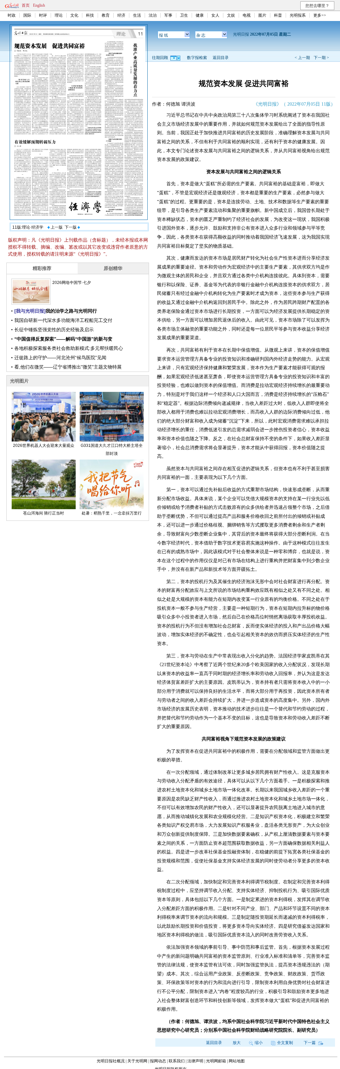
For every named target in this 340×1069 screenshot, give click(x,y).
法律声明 (195, 1061)
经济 (121, 15)
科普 (278, 15)
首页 (26, 5)
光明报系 (298, 15)
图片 (262, 15)
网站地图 (237, 1061)
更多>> (319, 15)
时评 (43, 15)
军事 (168, 15)
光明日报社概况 (111, 1061)
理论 (59, 15)
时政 (12, 15)
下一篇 (310, 1042)
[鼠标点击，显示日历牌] (175, 57)
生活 (137, 15)
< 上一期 (302, 57)
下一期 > (321, 57)
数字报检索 (197, 57)
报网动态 (158, 1061)
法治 (153, 15)
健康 (200, 15)
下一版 (71, 227)
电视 (247, 15)
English (39, 5)
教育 (106, 15)
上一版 (56, 227)
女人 (215, 15)
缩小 (259, 1042)
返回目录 (221, 57)
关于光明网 (137, 1061)
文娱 (231, 15)
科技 (90, 15)
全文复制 (285, 1042)
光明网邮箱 (216, 1061)
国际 (27, 15)
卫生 (184, 15)
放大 (237, 1042)
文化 (74, 15)
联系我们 (177, 1061)
